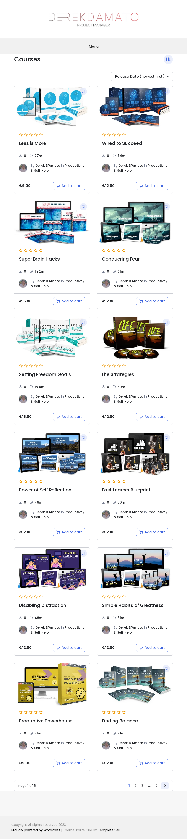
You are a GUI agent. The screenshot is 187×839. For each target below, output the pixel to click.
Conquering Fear (121, 259)
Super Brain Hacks (39, 259)
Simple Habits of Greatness (133, 605)
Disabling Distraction (42, 605)
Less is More (32, 143)
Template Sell (109, 830)
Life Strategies (118, 374)
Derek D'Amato (47, 165)
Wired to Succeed (122, 143)
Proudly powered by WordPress (36, 830)
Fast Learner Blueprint (126, 490)
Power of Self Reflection (45, 490)
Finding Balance (120, 721)
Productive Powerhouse (46, 721)
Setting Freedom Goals (45, 374)
